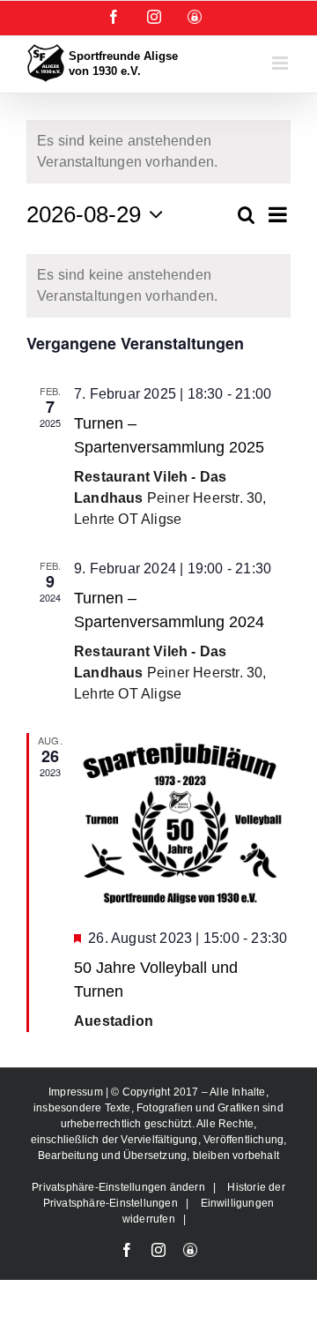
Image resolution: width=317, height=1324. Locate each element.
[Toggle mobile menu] (281, 63)
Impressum (77, 1092)
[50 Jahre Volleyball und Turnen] (182, 823)
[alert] (158, 286)
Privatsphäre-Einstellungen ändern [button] (118, 1187)
